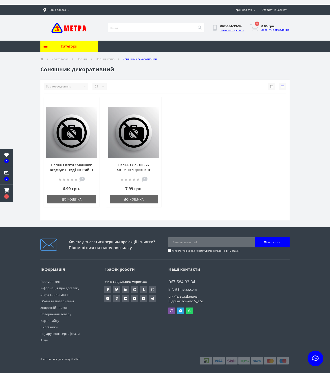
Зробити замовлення (275, 30)
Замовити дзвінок (232, 30)
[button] (6, 193)
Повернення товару (55, 314)
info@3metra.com (182, 289)
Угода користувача (200, 251)
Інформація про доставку (59, 288)
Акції (44, 340)
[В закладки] (92, 103)
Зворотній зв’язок (54, 307)
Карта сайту (49, 320)
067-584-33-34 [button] (182, 281)
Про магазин (50, 281)
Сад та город (60, 59)
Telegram (180, 311)
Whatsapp (189, 311)
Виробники (49, 327)
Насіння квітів (105, 59)
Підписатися (272, 242)
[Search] (199, 27)
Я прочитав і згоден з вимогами (206, 251)
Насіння (82, 59)
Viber (171, 311)
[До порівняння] (92, 110)
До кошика (71, 199)
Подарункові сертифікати (60, 334)
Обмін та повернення (57, 301)
